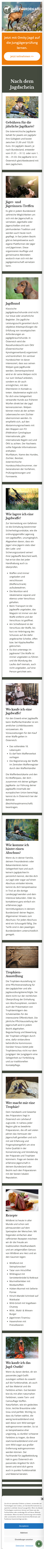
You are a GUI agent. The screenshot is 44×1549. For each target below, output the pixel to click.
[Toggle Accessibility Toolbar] (39, 1544)
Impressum (29, 1545)
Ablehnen (24, 1533)
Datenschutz (20, 1545)
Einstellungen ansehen (24, 1539)
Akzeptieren (24, 1526)
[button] (42, 1499)
